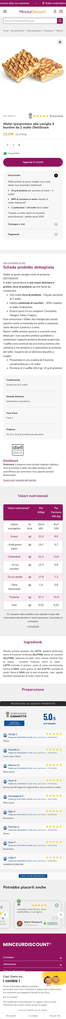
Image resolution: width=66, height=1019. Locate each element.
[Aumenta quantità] (19, 145)
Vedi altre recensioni (33, 876)
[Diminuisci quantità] (7, 145)
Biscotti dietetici (18, 30)
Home (5, 30)
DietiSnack (49, 30)
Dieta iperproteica (34, 30)
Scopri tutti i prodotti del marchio (19, 480)
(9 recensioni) (56, 116)
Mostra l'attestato (14, 723)
